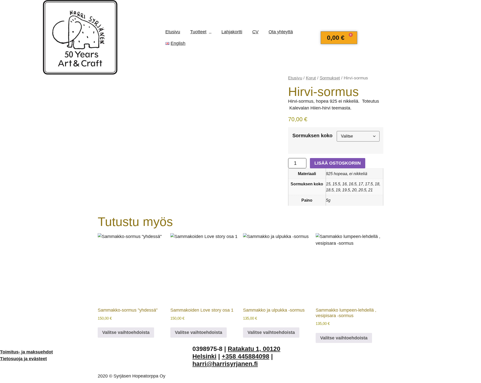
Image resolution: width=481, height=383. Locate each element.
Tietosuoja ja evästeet (23, 358)
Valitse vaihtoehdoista (126, 332)
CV (255, 31)
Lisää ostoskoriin (337, 163)
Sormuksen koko (312, 135)
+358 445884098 (245, 356)
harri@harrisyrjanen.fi (225, 363)
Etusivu (172, 31)
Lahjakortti (231, 31)
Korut (311, 78)
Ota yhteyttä (281, 31)
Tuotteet (198, 31)
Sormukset (330, 78)
